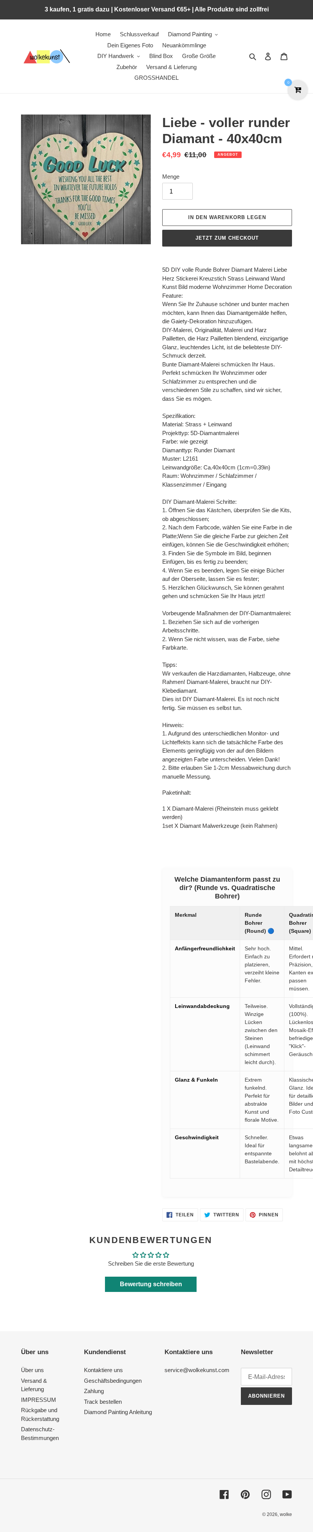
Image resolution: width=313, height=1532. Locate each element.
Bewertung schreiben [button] (151, 1284)
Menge (170, 176)
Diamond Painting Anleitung (118, 1412)
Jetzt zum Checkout (227, 238)
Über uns (32, 1370)
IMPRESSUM (38, 1400)
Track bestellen (103, 1401)
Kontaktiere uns (103, 1370)
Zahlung (94, 1391)
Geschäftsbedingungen (113, 1380)
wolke (286, 1514)
